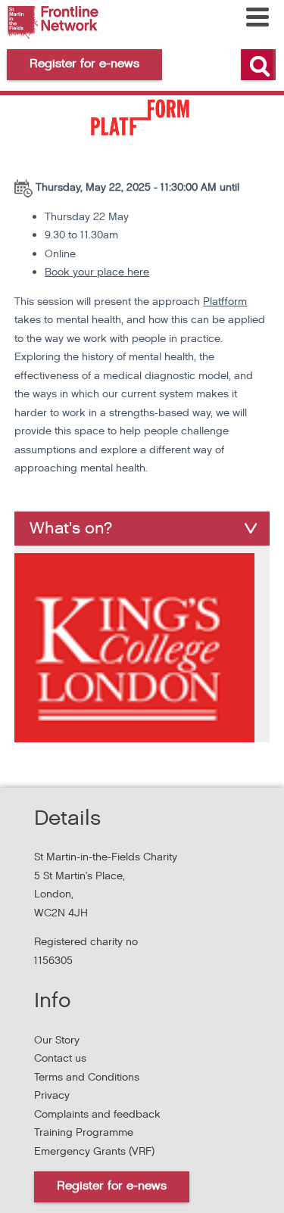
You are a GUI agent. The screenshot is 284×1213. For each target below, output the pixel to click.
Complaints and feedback (97, 1114)
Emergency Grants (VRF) (94, 1151)
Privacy (52, 1095)
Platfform (225, 301)
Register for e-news (112, 1186)
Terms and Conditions (86, 1077)
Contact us (60, 1058)
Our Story (57, 1040)
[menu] (257, 17)
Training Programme (83, 1132)
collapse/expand (250, 528)
